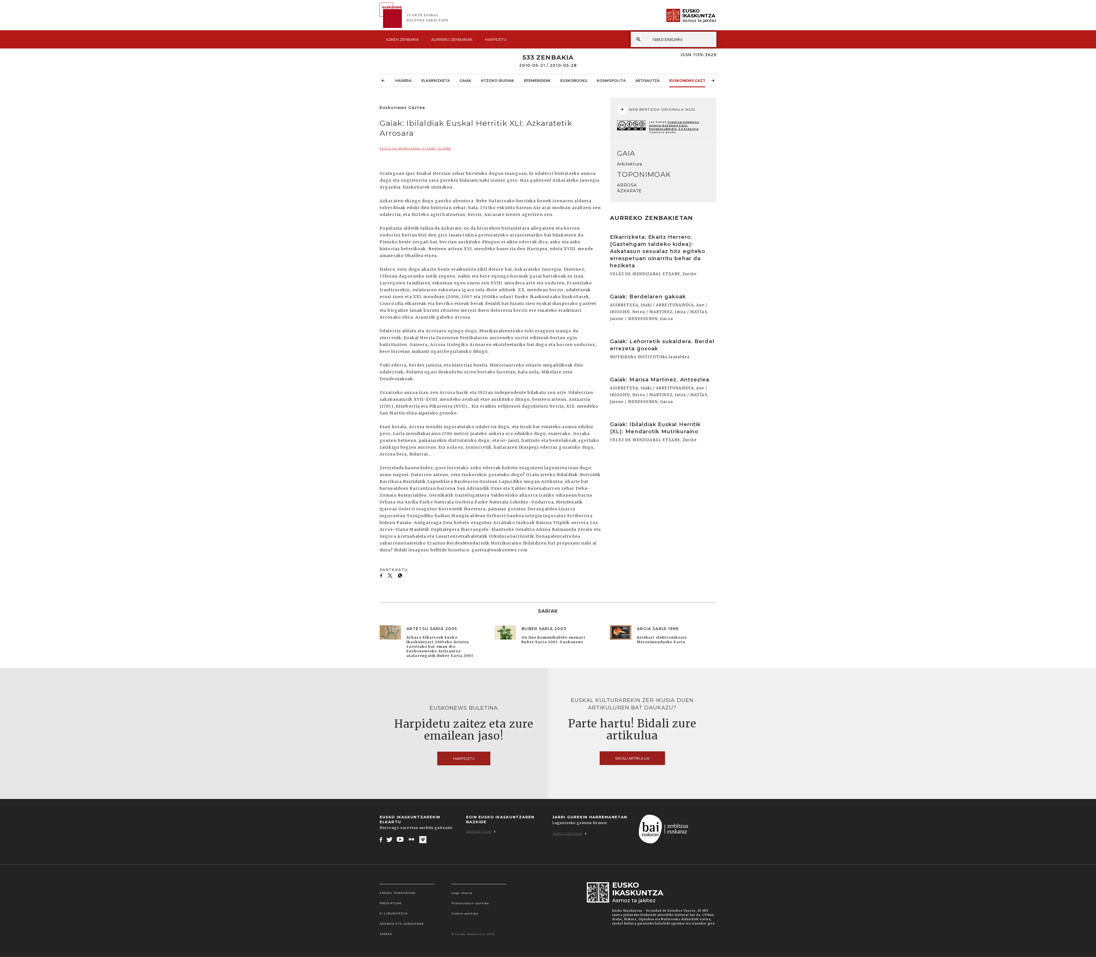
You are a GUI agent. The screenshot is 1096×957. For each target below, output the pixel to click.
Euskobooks (573, 80)
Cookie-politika (465, 913)
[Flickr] (412, 839)
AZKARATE (629, 190)
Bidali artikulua (632, 758)
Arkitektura (629, 164)
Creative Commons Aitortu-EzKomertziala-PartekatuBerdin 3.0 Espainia (674, 125)
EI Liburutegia (394, 913)
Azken (402, 39)
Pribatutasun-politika (470, 903)
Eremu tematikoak (398, 893)
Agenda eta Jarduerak (402, 924)
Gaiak (465, 80)
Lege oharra (462, 893)
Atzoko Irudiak (497, 80)
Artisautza (647, 80)
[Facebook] (381, 839)
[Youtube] (400, 839)
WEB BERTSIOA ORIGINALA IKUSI (662, 109)
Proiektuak (391, 903)
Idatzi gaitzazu (568, 833)
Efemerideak (537, 80)
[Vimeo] (422, 839)
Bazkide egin (478, 831)
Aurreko (451, 39)
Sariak (386, 934)
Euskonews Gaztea (689, 80)
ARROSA (627, 185)
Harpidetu (496, 39)
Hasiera (403, 80)
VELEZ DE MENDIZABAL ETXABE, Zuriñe (415, 148)
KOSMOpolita (611, 80)
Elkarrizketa (435, 80)
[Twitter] (389, 839)
